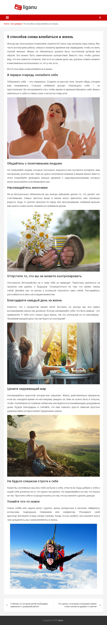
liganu (30, 7)
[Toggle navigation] (7, 18)
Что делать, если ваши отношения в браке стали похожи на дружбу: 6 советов (77, 605)
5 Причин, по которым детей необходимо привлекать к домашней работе (29, 605)
